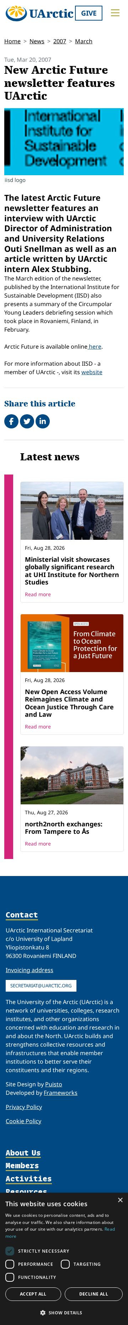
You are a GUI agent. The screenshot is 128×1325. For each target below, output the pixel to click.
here (94, 346)
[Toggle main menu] (115, 13)
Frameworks (61, 1093)
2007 (59, 41)
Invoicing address (29, 970)
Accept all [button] (33, 1294)
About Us (23, 1153)
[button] (64, 1312)
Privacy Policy (24, 1107)
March (83, 41)
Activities (29, 1179)
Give (89, 13)
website (91, 372)
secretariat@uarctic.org (41, 985)
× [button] (120, 1200)
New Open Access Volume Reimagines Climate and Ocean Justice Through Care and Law (69, 703)
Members (22, 1166)
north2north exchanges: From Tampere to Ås (63, 828)
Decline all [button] (93, 1294)
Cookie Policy (23, 1121)
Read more (38, 594)
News (37, 41)
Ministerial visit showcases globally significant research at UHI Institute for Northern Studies (72, 571)
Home (12, 41)
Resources (26, 1192)
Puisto (53, 1084)
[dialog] (64, 1259)
